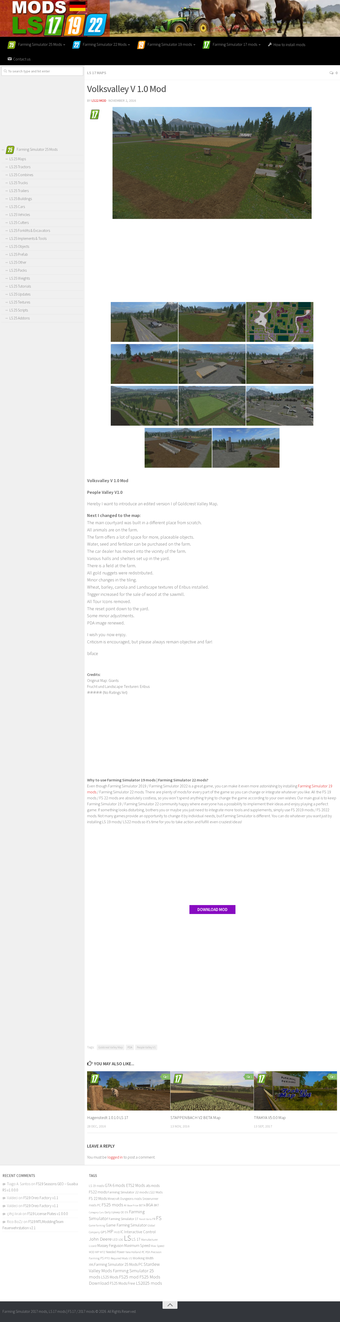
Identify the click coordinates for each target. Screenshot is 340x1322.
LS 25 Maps (17, 158)
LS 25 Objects (19, 246)
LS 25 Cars (17, 206)
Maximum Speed (137, 1245)
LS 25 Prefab (18, 254)
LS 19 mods (96, 1186)
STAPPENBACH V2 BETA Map (195, 1117)
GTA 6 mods (115, 1185)
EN (126, 1212)
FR (153, 1219)
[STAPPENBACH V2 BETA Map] (212, 1090)
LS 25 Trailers (19, 190)
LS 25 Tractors (19, 166)
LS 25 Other (17, 262)
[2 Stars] (91, 692)
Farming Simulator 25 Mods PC (118, 1264)
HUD (117, 1232)
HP (110, 1231)
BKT (156, 1205)
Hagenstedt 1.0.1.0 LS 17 (107, 1117)
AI (125, 1205)
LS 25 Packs (18, 270)
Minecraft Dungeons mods (125, 1199)
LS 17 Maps (96, 72)
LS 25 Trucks (18, 182)
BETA (142, 1205)
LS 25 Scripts (18, 310)
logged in (115, 1157)
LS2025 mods (149, 1283)
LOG (120, 1239)
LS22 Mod (99, 100)
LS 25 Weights (19, 278)
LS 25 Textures (19, 302)
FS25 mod (129, 1277)
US (130, 1258)
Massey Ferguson (110, 1245)
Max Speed (157, 1246)
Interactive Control (140, 1231)
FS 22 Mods (98, 1198)
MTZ (102, 1252)
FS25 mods (112, 1205)
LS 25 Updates (19, 294)
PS (102, 1258)
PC (143, 1252)
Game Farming (97, 1225)
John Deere (100, 1239)
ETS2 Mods (135, 1185)
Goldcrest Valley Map (111, 1047)
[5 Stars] (100, 692)
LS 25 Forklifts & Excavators (29, 230)
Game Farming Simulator (126, 1225)
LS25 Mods (109, 1276)
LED (115, 1239)
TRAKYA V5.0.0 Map (270, 1117)
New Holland (133, 1252)
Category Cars (96, 1212)
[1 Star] (88, 692)
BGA (149, 1204)
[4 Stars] (97, 692)
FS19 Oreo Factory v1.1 (40, 1197)
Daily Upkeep (112, 1212)
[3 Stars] (94, 692)
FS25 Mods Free (122, 1283)
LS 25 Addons (19, 318)
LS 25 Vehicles (19, 214)
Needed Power (115, 1252)
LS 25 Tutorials (20, 286)
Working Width (143, 1258)
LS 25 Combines (21, 174)
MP (97, 1252)
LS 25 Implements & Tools (28, 238)
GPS (104, 1232)
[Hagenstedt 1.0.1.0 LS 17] (128, 1090)
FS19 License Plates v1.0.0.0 (47, 1213)
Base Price (132, 1205)
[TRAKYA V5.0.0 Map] (295, 1090)
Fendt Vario (145, 1219)
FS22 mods (98, 1191)
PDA (129, 1047)
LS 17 (136, 1239)
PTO (107, 1258)
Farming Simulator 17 (123, 1219)
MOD (91, 1252)
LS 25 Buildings (20, 198)
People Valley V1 (146, 1047)
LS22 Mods (156, 1192)
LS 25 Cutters (19, 222)
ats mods (153, 1185)
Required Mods (119, 1258)
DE (122, 1212)
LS (127, 1238)
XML (91, 1265)
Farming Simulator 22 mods (128, 1192)
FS (159, 1218)
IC (121, 1231)
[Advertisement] (212, 261)
